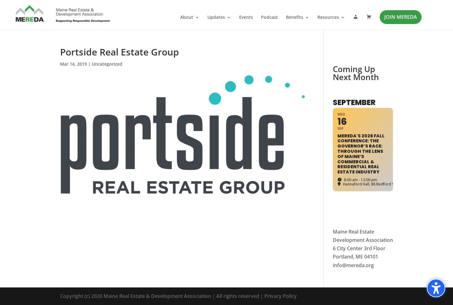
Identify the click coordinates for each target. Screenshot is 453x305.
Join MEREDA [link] (400, 17)
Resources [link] (328, 17)
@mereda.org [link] (358, 265)
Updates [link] (216, 17)
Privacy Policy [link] (280, 296)
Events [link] (246, 17)
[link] (63, 14)
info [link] (337, 265)
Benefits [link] (294, 17)
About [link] (186, 17)
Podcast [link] (269, 17)
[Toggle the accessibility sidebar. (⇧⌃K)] (436, 288)
